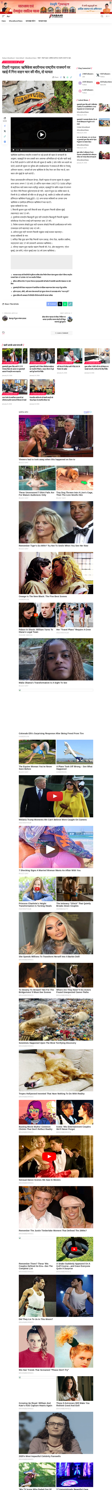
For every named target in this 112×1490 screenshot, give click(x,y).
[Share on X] (64, 77)
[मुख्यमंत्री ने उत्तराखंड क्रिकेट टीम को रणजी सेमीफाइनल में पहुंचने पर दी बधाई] (104, 122)
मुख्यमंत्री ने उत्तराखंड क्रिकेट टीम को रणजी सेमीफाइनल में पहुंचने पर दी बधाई (87, 121)
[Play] (13, 150)
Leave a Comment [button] (62, 333)
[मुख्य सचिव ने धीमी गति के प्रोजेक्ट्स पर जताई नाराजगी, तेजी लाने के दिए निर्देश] (97, 355)
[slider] (40, 149)
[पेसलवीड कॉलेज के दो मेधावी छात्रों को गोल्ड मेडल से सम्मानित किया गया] (42, 387)
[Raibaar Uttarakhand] (56, 16)
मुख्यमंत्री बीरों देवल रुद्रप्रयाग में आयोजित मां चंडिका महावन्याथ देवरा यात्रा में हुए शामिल (40, 287)
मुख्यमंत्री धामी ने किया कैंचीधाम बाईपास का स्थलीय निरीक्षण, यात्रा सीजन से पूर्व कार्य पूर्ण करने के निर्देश (42, 369)
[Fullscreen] (70, 150)
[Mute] (66, 150)
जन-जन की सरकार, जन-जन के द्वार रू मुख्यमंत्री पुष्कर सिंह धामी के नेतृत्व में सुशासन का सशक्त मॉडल (86, 139)
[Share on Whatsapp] (67, 77)
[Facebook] (85, 75)
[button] (4, 16)
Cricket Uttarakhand (83, 127)
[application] (42, 134)
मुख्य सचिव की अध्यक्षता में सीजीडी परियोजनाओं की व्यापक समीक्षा (33, 295)
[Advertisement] (56, 39)
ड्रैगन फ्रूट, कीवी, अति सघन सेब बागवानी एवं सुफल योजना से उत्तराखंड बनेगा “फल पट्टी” (41, 291)
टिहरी (21, 62)
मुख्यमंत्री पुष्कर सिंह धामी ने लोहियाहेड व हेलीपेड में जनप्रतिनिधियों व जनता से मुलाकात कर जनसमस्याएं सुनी (87, 106)
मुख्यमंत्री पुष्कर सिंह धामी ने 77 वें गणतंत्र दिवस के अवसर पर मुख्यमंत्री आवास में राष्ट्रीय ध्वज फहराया (13, 369)
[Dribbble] (85, 91)
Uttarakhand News (10, 62)
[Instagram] (85, 83)
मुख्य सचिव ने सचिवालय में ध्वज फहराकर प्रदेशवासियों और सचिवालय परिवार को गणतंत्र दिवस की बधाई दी (86, 154)
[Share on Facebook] (60, 77)
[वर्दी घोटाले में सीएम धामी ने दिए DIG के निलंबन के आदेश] (69, 355)
